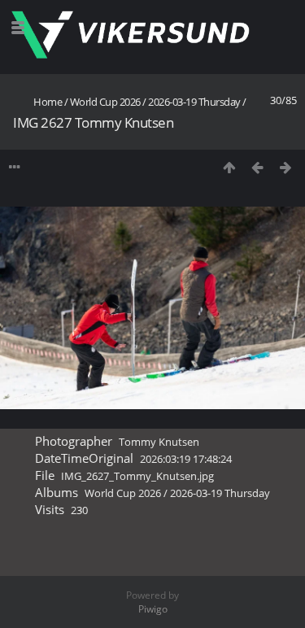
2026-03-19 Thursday (194, 101)
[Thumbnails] (229, 167)
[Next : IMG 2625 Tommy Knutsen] (286, 167)
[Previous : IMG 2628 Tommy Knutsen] (257, 167)
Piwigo (153, 609)
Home (47, 101)
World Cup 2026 (105, 101)
